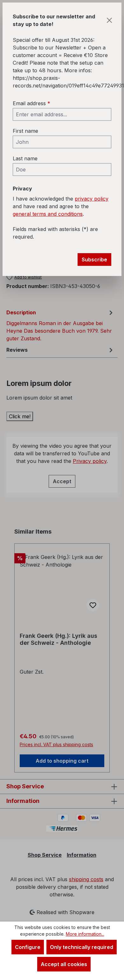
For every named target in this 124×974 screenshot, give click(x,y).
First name (25, 131)
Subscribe (94, 259)
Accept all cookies (64, 964)
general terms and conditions (48, 214)
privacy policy (91, 198)
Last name (25, 158)
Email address (31, 103)
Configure (27, 947)
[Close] (109, 20)
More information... (85, 934)
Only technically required (81, 947)
